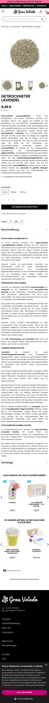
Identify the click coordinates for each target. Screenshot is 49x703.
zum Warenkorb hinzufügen (24, 207)
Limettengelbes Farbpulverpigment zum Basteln (12, 551)
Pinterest (22, 222)
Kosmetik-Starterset (36, 551)
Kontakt (6, 654)
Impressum (7, 632)
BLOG (4, 6)
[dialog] (24, 682)
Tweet (16, 222)
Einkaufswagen (9, 645)
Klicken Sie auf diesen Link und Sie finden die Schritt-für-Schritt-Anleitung (24, 316)
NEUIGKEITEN (28, 6)
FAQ (4, 658)
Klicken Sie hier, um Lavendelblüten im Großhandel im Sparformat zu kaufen (24, 171)
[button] (24, 699)
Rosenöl (12, 503)
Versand (6, 619)
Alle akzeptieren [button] (24, 692)
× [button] (46, 665)
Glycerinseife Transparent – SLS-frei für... (36, 504)
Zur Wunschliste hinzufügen (15, 214)
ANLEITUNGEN (15, 6)
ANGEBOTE (41, 6)
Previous (4, 54)
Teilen (10, 222)
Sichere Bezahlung (11, 623)
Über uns (6, 627)
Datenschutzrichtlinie (9, 688)
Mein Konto (7, 641)
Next (44, 54)
